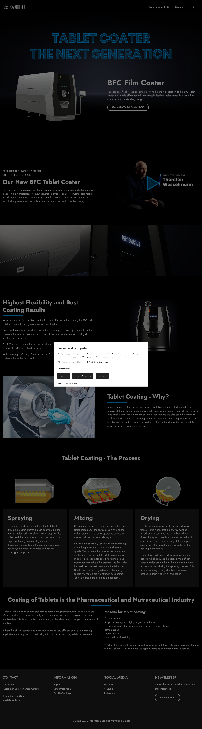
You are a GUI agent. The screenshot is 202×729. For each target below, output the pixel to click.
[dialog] (101, 364)
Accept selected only (82, 375)
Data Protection (71, 383)
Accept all (64, 375)
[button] (86, 362)
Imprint (60, 383)
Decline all (102, 375)
